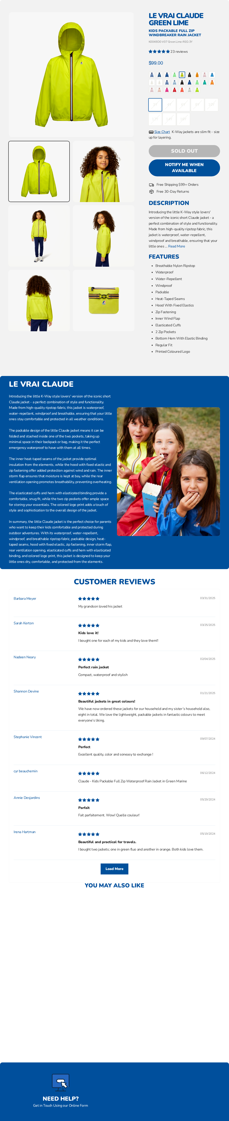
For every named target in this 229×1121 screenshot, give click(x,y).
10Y (211, 104)
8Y (197, 104)
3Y (155, 104)
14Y (169, 119)
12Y (155, 119)
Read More (176, 246)
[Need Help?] (60, 1082)
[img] (88, 598)
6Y (183, 104)
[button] (160, 51)
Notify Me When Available (184, 168)
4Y (169, 104)
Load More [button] (114, 868)
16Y (183, 119)
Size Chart (162, 131)
